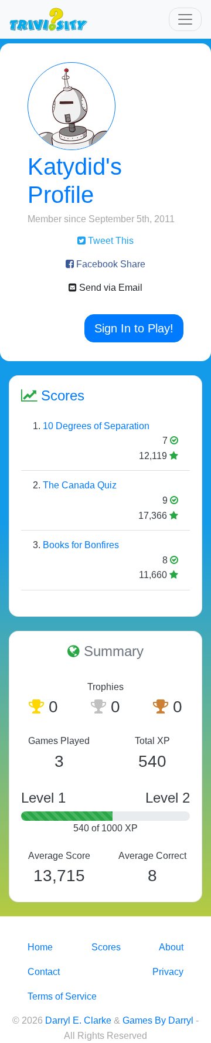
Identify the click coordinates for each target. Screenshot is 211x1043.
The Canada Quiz (80, 485)
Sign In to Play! (133, 328)
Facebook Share (109, 264)
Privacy (167, 972)
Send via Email (109, 288)
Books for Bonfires (81, 545)
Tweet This (110, 241)
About (171, 947)
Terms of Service (62, 996)
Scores (106, 947)
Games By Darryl (157, 1020)
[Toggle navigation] (185, 19)
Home (40, 947)
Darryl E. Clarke (78, 1020)
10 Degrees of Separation (96, 426)
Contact (44, 972)
